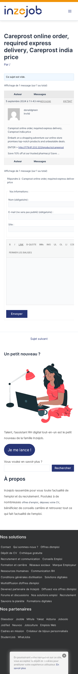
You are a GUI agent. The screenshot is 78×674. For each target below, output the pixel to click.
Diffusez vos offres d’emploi (59, 589)
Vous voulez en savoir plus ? (23, 461)
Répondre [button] (45, 101)
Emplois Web (48, 625)
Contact (6, 547)
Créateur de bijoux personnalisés (47, 631)
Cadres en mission (12, 631)
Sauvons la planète (12, 601)
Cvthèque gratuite (30, 553)
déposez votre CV (49, 502)
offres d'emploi (30, 502)
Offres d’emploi (50, 547)
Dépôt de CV (9, 553)
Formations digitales (39, 601)
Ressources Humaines (15, 571)
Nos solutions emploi (44, 595)
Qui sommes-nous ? (25, 547)
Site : (11, 224)
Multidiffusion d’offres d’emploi (20, 583)
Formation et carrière (14, 565)
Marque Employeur (64, 565)
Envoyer (17, 314)
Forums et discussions (15, 595)
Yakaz (40, 619)
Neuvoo (17, 625)
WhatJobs (24, 637)
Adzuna (51, 619)
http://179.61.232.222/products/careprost (41, 147)
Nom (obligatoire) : (18, 199)
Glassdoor (7, 619)
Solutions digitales (56, 577)
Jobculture (31, 625)
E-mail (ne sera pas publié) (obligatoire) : (30, 212)
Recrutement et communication (20, 559)
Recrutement (68, 595)
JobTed (5, 625)
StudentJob (8, 637)
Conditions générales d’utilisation (21, 577)
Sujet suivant (39, 338)
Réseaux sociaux (39, 565)
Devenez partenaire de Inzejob (20, 589)
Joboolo (63, 619)
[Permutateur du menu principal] (70, 11)
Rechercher (63, 468)
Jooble (20, 619)
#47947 (67, 101)
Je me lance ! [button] (19, 449)
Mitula (30, 619)
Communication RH (43, 571)
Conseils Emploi (52, 559)
